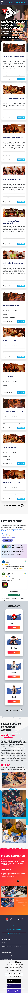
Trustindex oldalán (17, 529)
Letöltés (15, 600)
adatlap (14, 627)
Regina (8, 561)
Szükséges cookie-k (15, 970)
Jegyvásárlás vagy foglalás (16, 2)
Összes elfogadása (14, 991)
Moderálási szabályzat (14, 933)
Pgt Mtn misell (10, 573)
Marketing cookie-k (15, 977)
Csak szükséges (14, 981)
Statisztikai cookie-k (15, 973)
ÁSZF (13, 925)
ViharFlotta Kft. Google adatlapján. (9, 530)
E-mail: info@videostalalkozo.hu (8, 955)
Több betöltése (14, 591)
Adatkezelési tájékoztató (14, 929)
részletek (21, 79)
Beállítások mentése (14, 986)
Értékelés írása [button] (7, 540)
